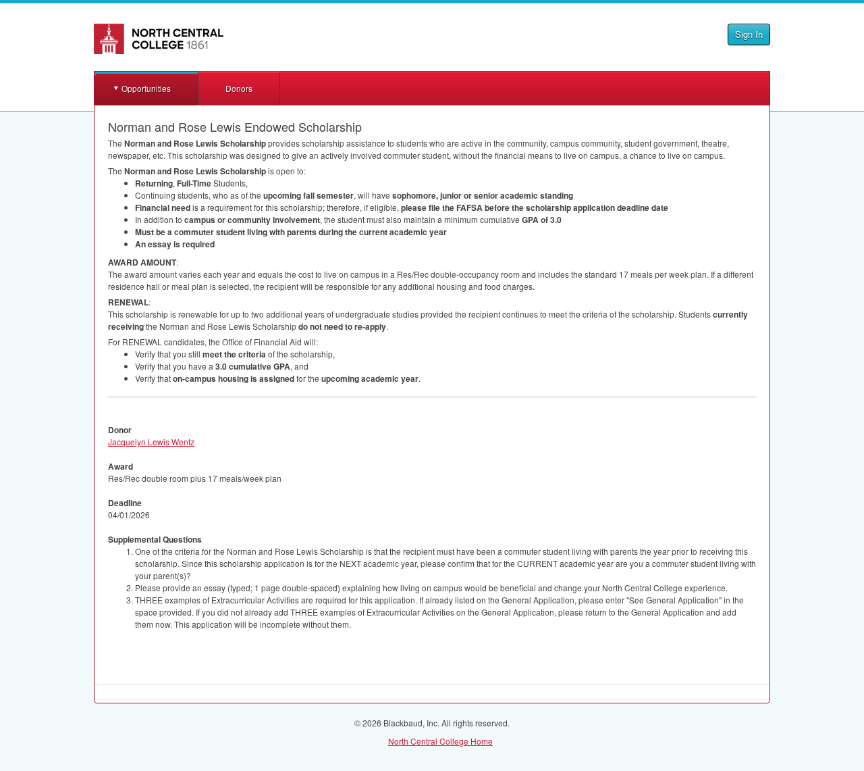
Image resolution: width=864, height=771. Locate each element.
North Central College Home (440, 741)
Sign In (749, 34)
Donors (238, 88)
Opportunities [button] (146, 88)
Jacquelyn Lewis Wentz (151, 441)
